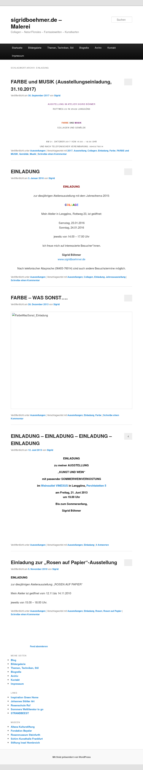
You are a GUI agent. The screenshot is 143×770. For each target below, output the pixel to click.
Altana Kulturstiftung (23, 726)
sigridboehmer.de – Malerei (36, 22)
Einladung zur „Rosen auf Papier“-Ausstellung (64, 562)
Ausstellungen (37, 150)
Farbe (112, 150)
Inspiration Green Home (24, 697)
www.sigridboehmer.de (71, 259)
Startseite (17, 47)
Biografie (84, 47)
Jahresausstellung (115, 277)
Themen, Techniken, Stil (60, 47)
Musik (33, 154)
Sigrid (57, 95)
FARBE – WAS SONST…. (39, 297)
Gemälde (24, 154)
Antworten (102, 544)
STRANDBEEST (20, 713)
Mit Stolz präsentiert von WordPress (72, 757)
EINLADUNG (25, 171)
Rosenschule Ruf (20, 705)
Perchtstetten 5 (96, 485)
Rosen (98, 611)
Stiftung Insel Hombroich (25, 742)
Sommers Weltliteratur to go (27, 709)
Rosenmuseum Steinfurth (25, 734)
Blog (13, 660)
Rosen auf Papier (112, 611)
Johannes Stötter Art (22, 701)
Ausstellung (80, 150)
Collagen (92, 150)
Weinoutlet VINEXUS (54, 485)
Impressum (18, 55)
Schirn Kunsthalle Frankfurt (27, 738)
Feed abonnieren (38, 646)
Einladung (103, 150)
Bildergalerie (34, 47)
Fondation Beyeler (21, 730)
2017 (70, 150)
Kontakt (111, 47)
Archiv (98, 47)
